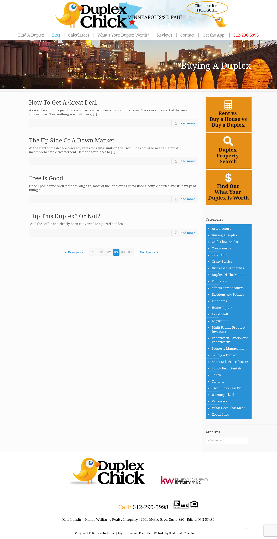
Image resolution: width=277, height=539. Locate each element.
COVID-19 (219, 255)
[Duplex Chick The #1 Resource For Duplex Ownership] (138, 15)
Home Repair (222, 308)
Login (121, 533)
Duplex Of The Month (228, 275)
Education (219, 281)
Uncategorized (223, 395)
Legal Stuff (220, 314)
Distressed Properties (228, 268)
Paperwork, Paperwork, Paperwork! (230, 340)
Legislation (220, 321)
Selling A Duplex (224, 355)
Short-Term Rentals (227, 368)
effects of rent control (228, 288)
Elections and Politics (228, 294)
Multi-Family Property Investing (229, 329)
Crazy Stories (222, 261)
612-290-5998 (150, 507)
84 (123, 252)
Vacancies (219, 401)
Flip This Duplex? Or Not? (64, 216)
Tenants (218, 381)
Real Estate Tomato (181, 533)
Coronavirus (221, 248)
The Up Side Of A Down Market (71, 140)
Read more (187, 123)
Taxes (216, 375)
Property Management (229, 348)
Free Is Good (46, 178)
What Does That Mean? (229, 408)
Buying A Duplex (224, 235)
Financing (219, 301)
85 (130, 252)
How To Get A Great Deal (63, 102)
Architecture (221, 228)
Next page (147, 252)
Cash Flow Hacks (225, 242)
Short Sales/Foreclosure (230, 362)
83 (116, 252)
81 (102, 252)
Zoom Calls (220, 414)
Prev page (75, 252)
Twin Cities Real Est (226, 388)
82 (109, 252)
